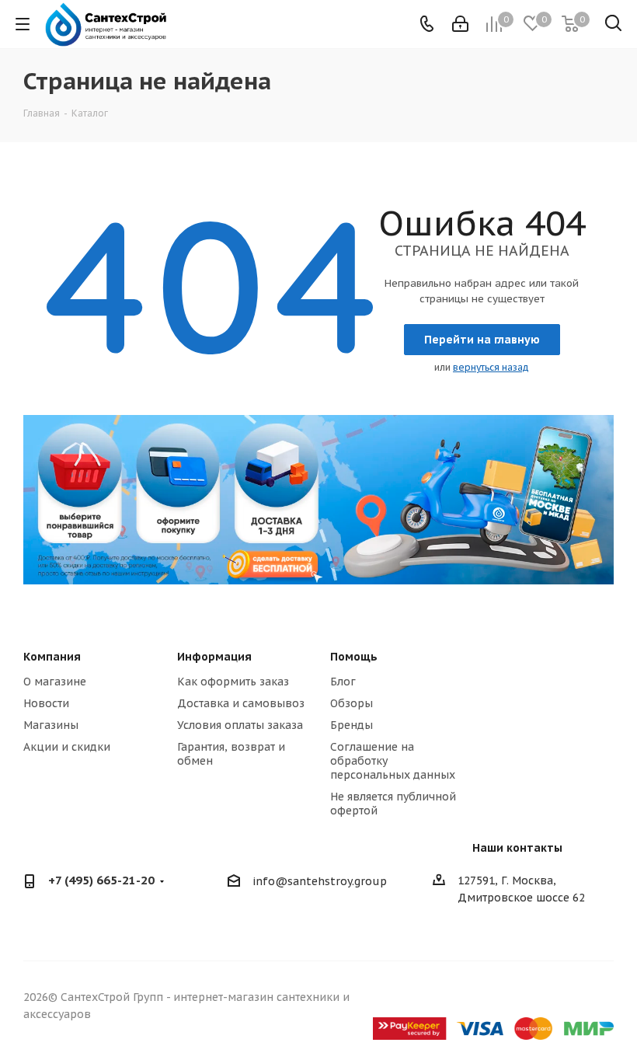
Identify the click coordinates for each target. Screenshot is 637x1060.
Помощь (354, 657)
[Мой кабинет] (460, 24)
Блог (343, 682)
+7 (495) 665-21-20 (101, 880)
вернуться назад (491, 367)
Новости (46, 703)
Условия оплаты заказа (240, 725)
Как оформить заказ (233, 682)
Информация (214, 657)
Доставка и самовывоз (241, 703)
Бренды (351, 725)
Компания (52, 657)
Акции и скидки (66, 747)
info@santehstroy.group (319, 882)
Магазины (50, 725)
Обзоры (351, 703)
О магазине (54, 682)
